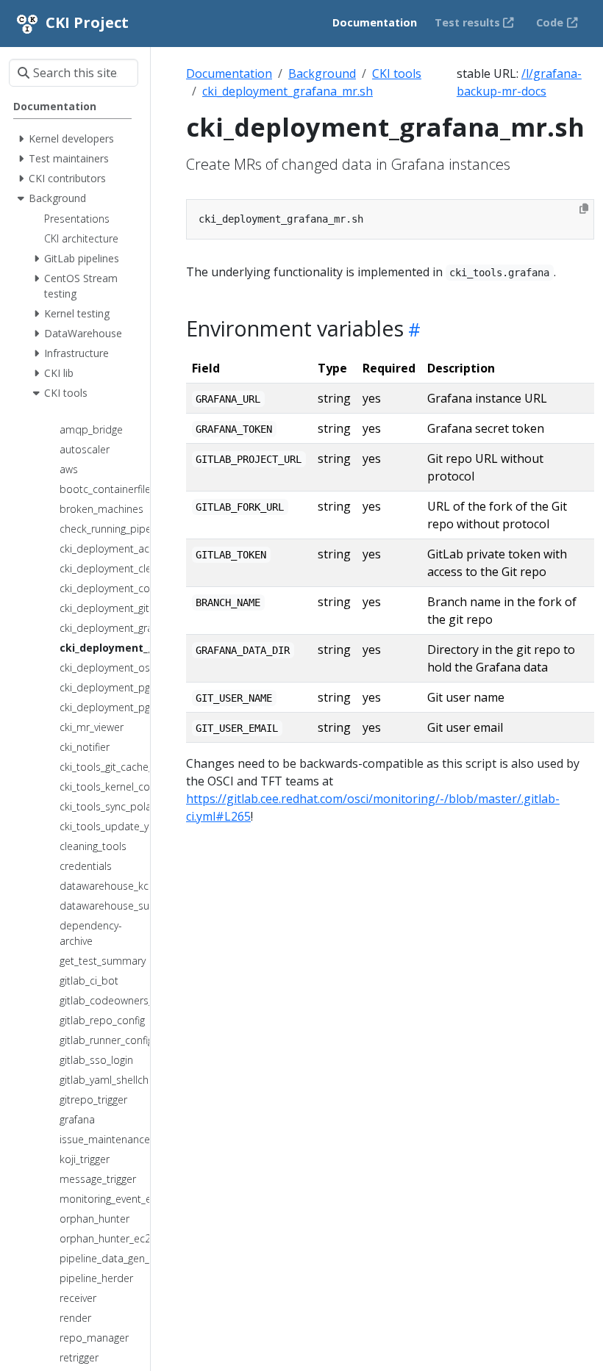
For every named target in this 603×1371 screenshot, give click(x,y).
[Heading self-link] (412, 329)
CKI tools (396, 73)
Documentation (229, 73)
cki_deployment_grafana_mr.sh (287, 91)
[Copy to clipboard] (584, 209)
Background (322, 73)
